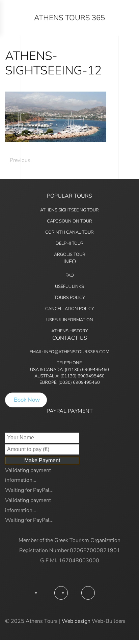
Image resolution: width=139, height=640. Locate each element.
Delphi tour (70, 243)
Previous (20, 160)
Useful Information (69, 320)
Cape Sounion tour (69, 221)
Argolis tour (69, 254)
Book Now (27, 400)
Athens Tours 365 (69, 18)
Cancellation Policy (69, 309)
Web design (76, 621)
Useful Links (69, 286)
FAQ (69, 275)
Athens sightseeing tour (69, 210)
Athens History (69, 331)
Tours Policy (69, 298)
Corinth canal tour (69, 232)
